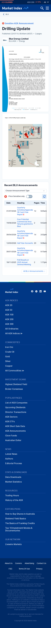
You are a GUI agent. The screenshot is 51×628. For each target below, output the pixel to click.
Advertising (29, 563)
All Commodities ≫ (14, 371)
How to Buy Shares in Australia (20, 514)
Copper (9, 366)
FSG (10, 569)
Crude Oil (9, 352)
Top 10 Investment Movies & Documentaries (18, 529)
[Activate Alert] (44, 196)
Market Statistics (13, 482)
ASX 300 (9, 324)
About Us (8, 563)
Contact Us (41, 563)
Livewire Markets (13, 544)
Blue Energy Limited (19, 39)
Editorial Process (13, 463)
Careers (18, 563)
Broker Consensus (14, 389)
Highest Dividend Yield (16, 384)
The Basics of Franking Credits (20, 523)
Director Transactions (15, 412)
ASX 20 (8, 305)
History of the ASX (14, 500)
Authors (9, 459)
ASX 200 (30, 2)
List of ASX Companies (16, 403)
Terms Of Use (24, 569)
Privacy (39, 569)
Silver (8, 361)
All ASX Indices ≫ (13, 333)
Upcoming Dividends (15, 407)
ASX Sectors (11, 417)
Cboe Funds (11, 436)
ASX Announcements (15, 431)
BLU (7, 14)
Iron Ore (9, 347)
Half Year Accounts (25, 243)
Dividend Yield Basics (15, 519)
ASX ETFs (10, 422)
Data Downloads (13, 477)
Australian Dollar (13, 440)
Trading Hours (12, 496)
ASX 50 (8, 310)
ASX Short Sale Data (15, 426)
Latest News (11, 454)
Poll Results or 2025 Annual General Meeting (24, 262)
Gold (7, 357)
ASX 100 (9, 315)
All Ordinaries (11, 329)
